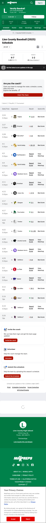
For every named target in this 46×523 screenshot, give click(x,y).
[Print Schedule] (38, 47)
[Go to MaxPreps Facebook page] (32, 465)
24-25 (6, 47)
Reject (28, 519)
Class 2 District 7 (34, 60)
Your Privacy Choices (23, 482)
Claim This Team (23, 95)
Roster (14, 28)
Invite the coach (10, 340)
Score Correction (33, 387)
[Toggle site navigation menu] (3, 3)
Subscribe (16, 475)
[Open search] (31, 3)
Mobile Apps (28, 471)
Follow (34, 17)
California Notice (29, 479)
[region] (23, 505)
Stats (20, 28)
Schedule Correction (19, 387)
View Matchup (41, 155)
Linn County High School (23, 426)
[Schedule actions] (42, 47)
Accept (13, 519)
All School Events (23, 390)
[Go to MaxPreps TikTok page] (13, 465)
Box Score (41, 117)
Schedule (6, 28)
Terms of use (15, 479)
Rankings (37, 28)
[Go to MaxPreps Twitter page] (27, 465)
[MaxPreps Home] (12, 2)
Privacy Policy (28, 475)
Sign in (40, 3)
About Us (17, 471)
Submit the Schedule (12, 376)
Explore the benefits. (10, 90)
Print (8, 387)
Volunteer (8, 358)
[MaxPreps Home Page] (13, 33)
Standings (28, 28)
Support (22, 484)
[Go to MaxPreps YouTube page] (18, 465)
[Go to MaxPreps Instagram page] (23, 465)
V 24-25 (11, 17)
